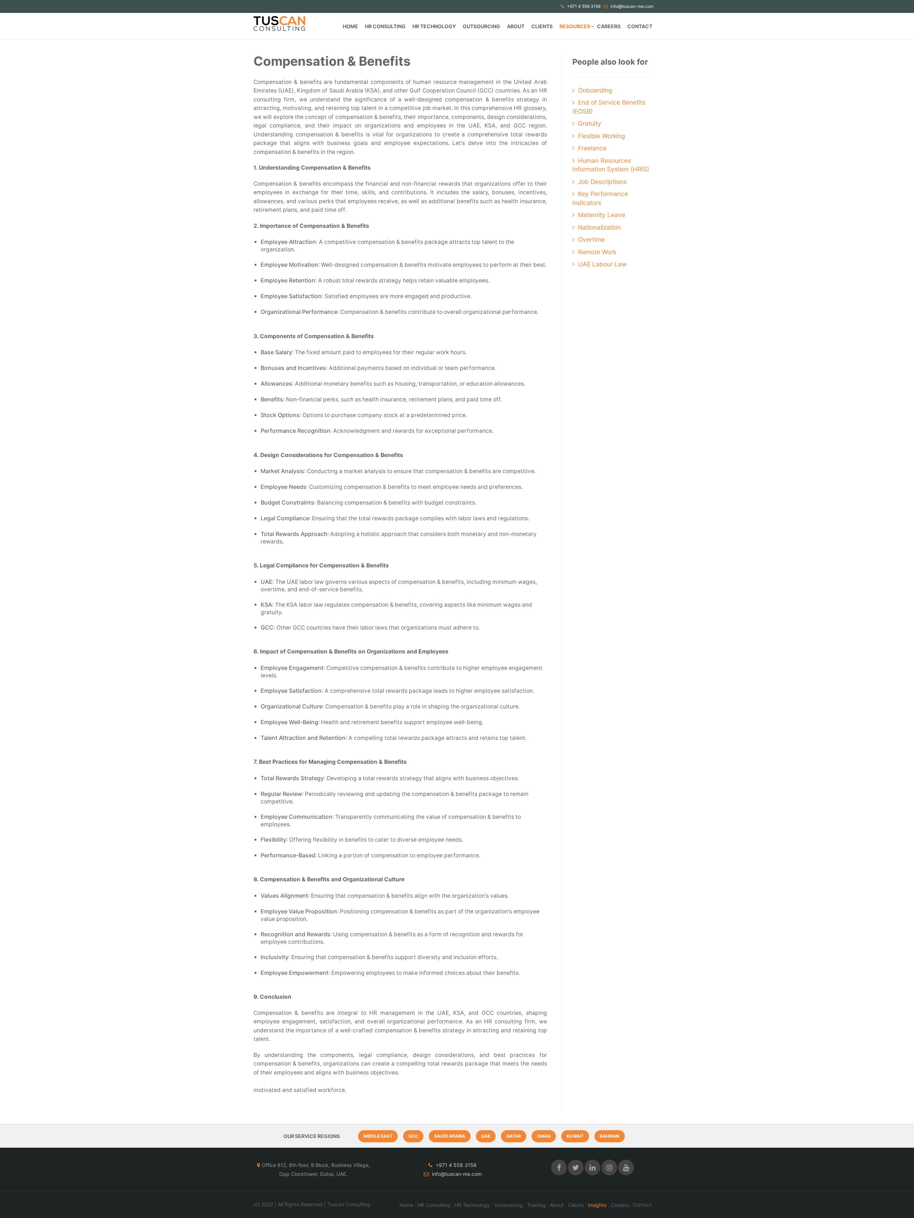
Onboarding (595, 90)
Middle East (377, 1136)
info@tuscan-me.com (631, 6)
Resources (574, 26)
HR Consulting (385, 26)
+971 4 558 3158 (583, 6)
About (515, 26)
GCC (413, 1136)
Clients (542, 26)
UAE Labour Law (602, 264)
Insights (597, 1205)
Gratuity (589, 123)
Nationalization (599, 227)
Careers (609, 26)
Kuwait (575, 1136)
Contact (639, 26)
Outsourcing (481, 26)
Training (536, 1205)
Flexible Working (601, 136)
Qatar (513, 1136)
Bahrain (609, 1136)
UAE (485, 1136)
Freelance (592, 148)
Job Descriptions (602, 181)
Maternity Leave (601, 215)
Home (350, 26)
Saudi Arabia (449, 1136)
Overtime (591, 239)
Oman (544, 1136)
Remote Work (597, 252)
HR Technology (434, 26)
